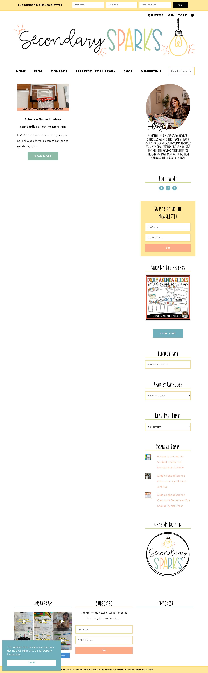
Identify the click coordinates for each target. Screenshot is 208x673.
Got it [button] (32, 662)
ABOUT (79, 669)
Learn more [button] (13, 654)
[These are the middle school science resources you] (23, 621)
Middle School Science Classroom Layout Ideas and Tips (171, 481)
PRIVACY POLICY (92, 669)
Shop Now (168, 333)
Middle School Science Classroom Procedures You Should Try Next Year (173, 500)
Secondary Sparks (104, 39)
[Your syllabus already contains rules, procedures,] (62, 640)
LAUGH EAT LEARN (144, 669)
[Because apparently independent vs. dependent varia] (43, 621)
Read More (43, 156)
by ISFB (186, 317)
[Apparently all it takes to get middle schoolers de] (62, 621)
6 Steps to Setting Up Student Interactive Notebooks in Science (170, 462)
